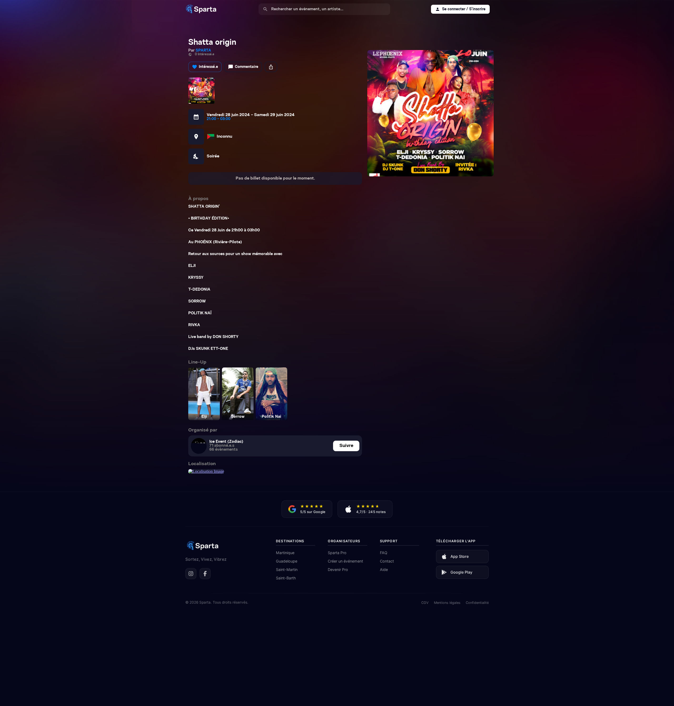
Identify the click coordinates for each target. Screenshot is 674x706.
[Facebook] (205, 573)
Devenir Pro (338, 569)
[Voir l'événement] (430, 113)
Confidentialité (477, 603)
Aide (384, 569)
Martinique (285, 552)
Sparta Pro (337, 552)
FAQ (383, 552)
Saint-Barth (286, 578)
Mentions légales (447, 603)
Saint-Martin (287, 569)
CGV (425, 603)
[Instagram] (190, 573)
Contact (387, 561)
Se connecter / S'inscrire (460, 9)
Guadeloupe (286, 561)
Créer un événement (345, 561)
